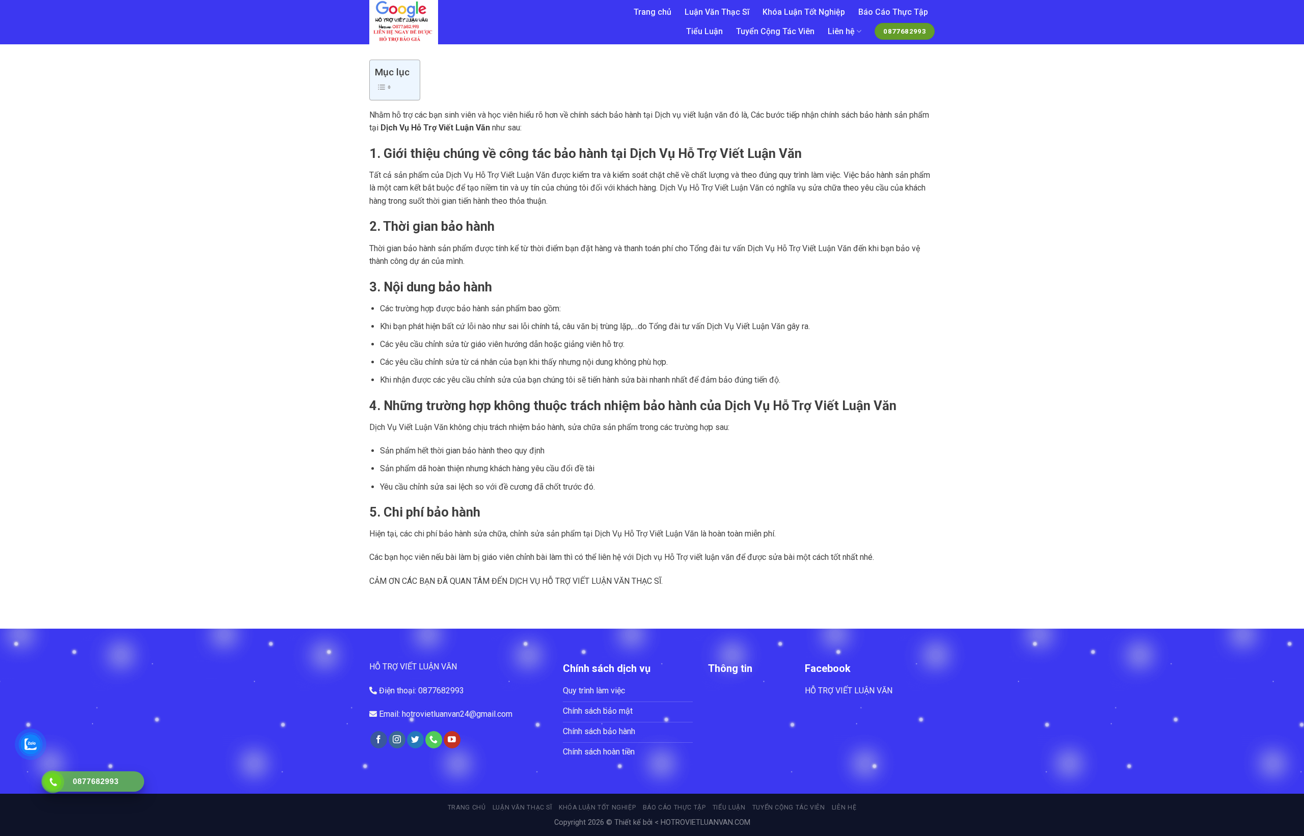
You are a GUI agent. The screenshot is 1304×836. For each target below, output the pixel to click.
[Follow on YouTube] (452, 739)
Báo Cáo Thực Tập (893, 12)
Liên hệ (841, 31)
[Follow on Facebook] (378, 739)
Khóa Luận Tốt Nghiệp (804, 12)
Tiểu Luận (704, 31)
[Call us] (433, 739)
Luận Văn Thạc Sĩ (717, 12)
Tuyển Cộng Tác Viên (775, 31)
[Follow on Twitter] (415, 739)
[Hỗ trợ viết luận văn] (476, 22)
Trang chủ (652, 12)
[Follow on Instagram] (397, 739)
